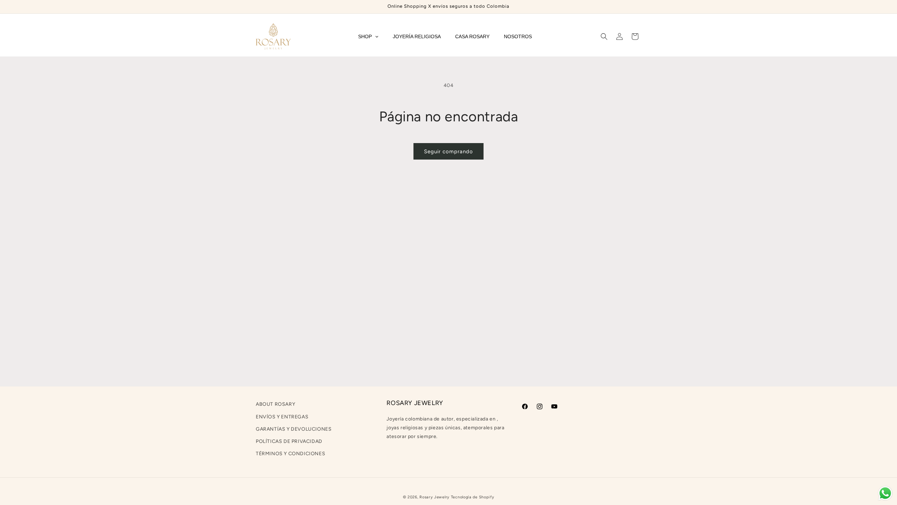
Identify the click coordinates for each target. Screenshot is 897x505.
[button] (604, 36)
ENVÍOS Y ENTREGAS (282, 417)
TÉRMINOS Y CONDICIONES (290, 454)
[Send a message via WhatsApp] (885, 493)
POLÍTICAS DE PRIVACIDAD (289, 441)
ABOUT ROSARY (275, 404)
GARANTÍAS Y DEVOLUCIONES (293, 429)
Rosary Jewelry (434, 497)
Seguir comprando (448, 151)
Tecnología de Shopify (472, 497)
